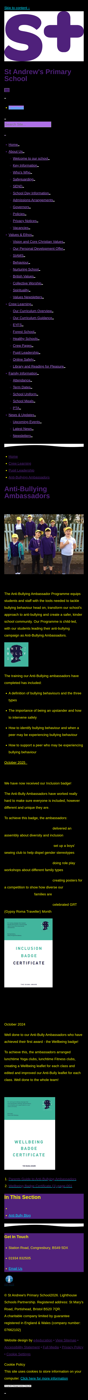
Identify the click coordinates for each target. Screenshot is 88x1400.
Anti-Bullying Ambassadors (29, 477)
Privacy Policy (72, 1347)
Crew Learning (20, 463)
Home (13, 456)
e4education (42, 1340)
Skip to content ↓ (17, 8)
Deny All (27, 1386)
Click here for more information (44, 1378)
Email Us (15, 1268)
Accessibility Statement (22, 1347)
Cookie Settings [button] (18, 1354)
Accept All (8, 1386)
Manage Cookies (18, 1386)
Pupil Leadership (21, 470)
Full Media (51, 1347)
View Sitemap (65, 1340)
